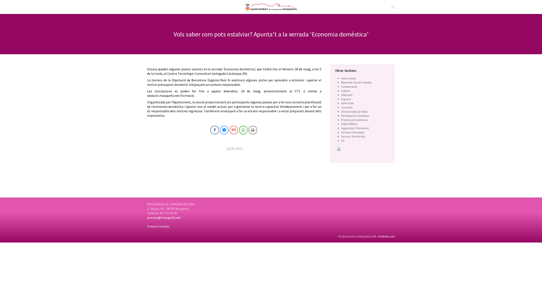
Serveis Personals (352, 132)
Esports (346, 99)
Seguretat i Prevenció (355, 128)
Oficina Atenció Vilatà (354, 112)
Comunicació (349, 87)
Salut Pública (349, 124)
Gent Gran (347, 103)
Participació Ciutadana (355, 116)
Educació (347, 95)
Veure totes (348, 78)
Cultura (345, 91)
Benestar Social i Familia (356, 82)
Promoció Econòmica (354, 120)
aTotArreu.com (386, 236)
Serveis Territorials (353, 136)
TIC (343, 141)
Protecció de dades (158, 226)
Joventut (347, 107)
